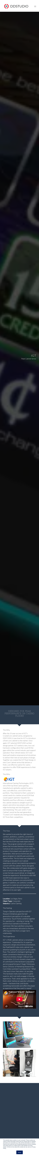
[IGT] (16, 779)
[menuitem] (35, 6)
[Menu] (35, 6)
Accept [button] (19, 1152)
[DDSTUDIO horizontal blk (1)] (16, 6)
